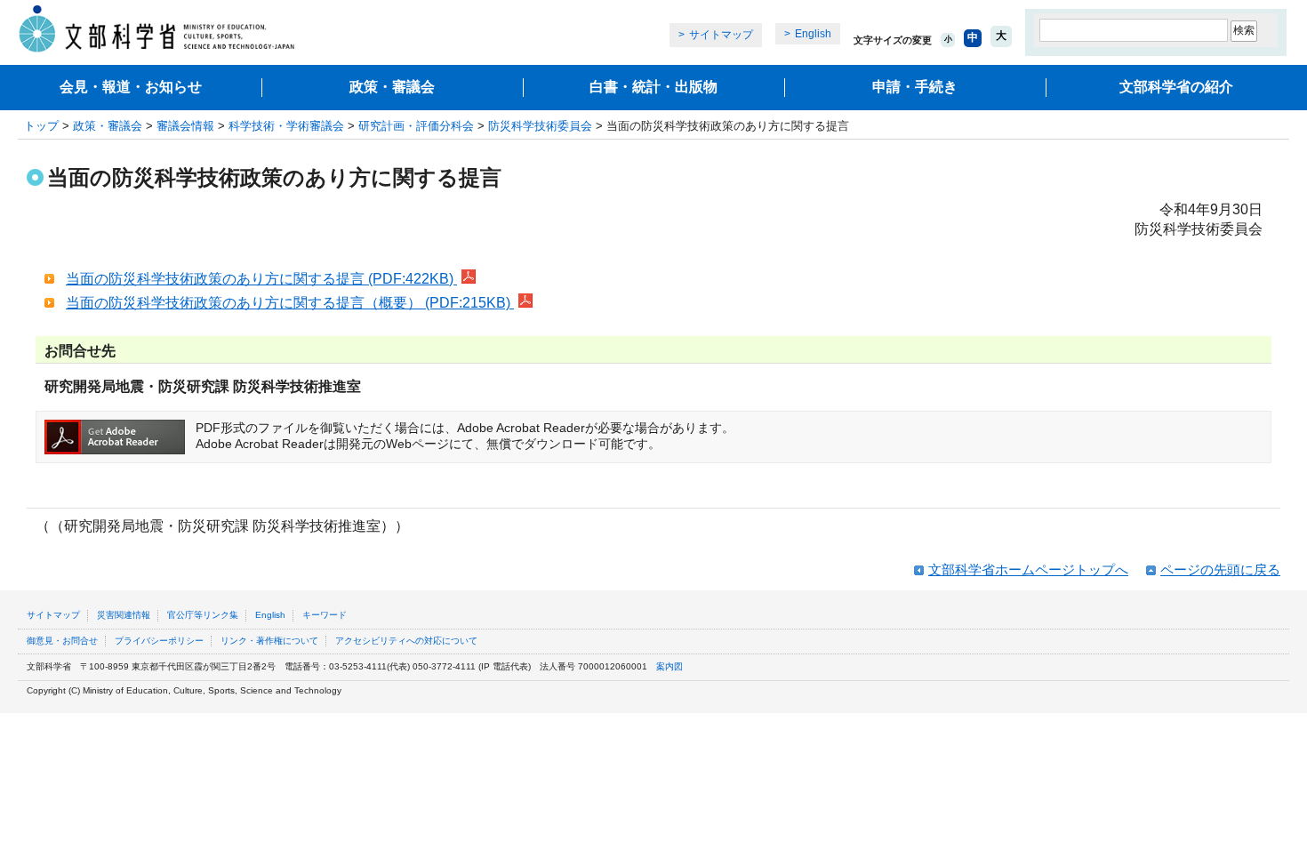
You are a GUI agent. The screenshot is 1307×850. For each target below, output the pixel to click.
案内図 (669, 666)
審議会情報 (185, 125)
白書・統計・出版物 (653, 86)
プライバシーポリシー (159, 641)
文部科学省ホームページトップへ (1028, 569)
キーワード (324, 615)
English (813, 34)
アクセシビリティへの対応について (406, 641)
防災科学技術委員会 (540, 125)
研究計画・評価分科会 (416, 125)
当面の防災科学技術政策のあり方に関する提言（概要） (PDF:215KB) (290, 302)
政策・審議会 (392, 86)
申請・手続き (915, 86)
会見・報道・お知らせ (131, 86)
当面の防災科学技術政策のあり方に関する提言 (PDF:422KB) (261, 278)
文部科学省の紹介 (1176, 86)
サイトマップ (721, 34)
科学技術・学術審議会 (286, 125)
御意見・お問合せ (62, 641)
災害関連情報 (123, 615)
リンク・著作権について (269, 641)
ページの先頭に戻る (1220, 569)
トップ (41, 125)
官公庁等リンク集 (202, 615)
